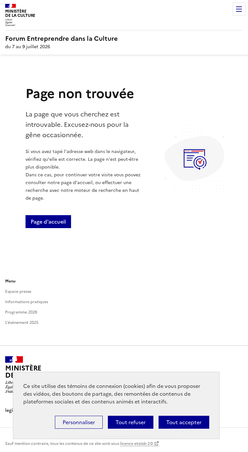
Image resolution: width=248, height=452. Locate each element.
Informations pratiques (26, 302)
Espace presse (18, 291)
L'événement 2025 (21, 322)
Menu (238, 9)
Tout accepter (184, 422)
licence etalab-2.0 (136, 443)
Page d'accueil (48, 222)
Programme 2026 (21, 312)
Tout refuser (131, 422)
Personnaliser (79, 422)
